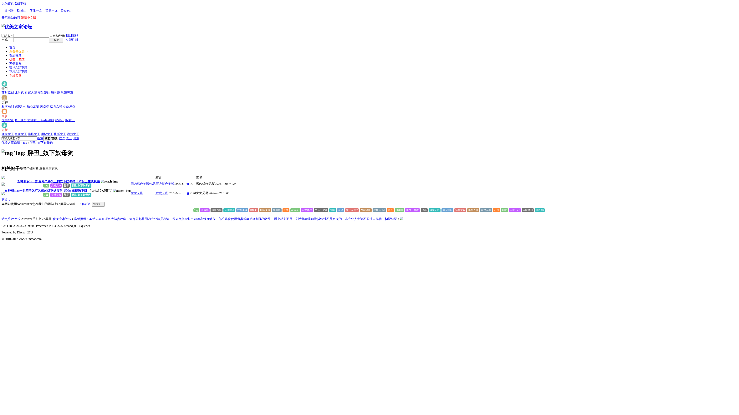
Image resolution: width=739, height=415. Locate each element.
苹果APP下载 (18, 71)
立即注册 (72, 40)
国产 (62, 138)
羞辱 (66, 185)
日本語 (8, 10)
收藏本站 (20, 3)
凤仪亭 (44, 106)
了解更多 (85, 204)
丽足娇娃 (44, 92)
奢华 (340, 210)
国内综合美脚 (164, 183)
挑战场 (277, 210)
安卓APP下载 (18, 67)
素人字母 (447, 210)
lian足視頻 (47, 120)
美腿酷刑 (528, 210)
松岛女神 (56, 106)
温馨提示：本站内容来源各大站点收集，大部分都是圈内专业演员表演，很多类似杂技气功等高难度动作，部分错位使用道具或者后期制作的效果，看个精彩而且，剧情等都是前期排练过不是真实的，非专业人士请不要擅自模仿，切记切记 (235, 219)
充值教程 (15, 63)
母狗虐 (399, 210)
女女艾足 (137, 193)
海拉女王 (73, 134)
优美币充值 (17, 59)
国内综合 (8, 120)
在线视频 (15, 55)
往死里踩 (242, 210)
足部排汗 (229, 210)
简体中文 (36, 10)
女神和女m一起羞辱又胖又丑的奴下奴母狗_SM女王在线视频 (58, 181)
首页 (12, 47)
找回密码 (72, 35)
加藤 (332, 210)
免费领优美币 (18, 51)
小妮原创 (69, 106)
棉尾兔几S (379, 210)
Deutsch (66, 10)
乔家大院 (31, 92)
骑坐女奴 (460, 210)
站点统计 (8, 219)
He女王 (70, 120)
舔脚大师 (435, 210)
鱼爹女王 (21, 134)
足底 (390, 210)
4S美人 (295, 210)
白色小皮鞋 (321, 210)
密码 (5, 40)
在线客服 (15, 75)
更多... (6, 199)
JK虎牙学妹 (412, 210)
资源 (76, 138)
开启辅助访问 (11, 17)
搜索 (40, 138)
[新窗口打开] (3, 177)
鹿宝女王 (8, 134)
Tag (25, 142)
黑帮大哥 (473, 210)
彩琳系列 (8, 106)
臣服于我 (515, 210)
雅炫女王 (34, 134)
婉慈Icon (20, 106)
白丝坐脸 (366, 210)
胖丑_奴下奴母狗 (41, 142)
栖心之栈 (33, 106)
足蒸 (424, 210)
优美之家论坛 (11, 142)
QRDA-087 (352, 210)
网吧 (504, 210)
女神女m (56, 185)
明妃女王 (47, 134)
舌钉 (496, 210)
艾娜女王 (33, 120)
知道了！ (98, 204)
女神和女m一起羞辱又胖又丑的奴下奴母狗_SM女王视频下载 (46, 190)
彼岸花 (59, 120)
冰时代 (19, 92)
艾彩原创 (8, 92)
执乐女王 (60, 134)
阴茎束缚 (265, 210)
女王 (69, 138)
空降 (285, 210)
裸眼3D (540, 210)
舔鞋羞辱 (217, 210)
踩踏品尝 (486, 210)
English (21, 10)
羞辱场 (205, 210)
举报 (17, 219)
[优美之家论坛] (17, 26)
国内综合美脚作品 (143, 183)
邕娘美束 (67, 92)
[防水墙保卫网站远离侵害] (401, 219)
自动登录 (59, 35)
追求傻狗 (307, 210)
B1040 (253, 210)
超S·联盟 (21, 120)
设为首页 (8, 3)
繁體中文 (51, 10)
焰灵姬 (55, 92)
